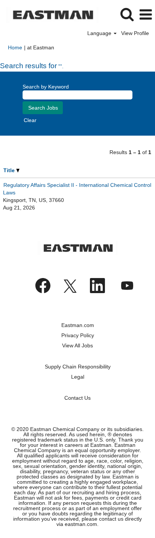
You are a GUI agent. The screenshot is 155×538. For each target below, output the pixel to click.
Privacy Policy (77, 335)
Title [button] (9, 170)
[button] (145, 14)
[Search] (126, 14)
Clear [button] (30, 120)
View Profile (135, 33)
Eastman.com (77, 325)
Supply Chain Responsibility (78, 367)
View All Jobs (77, 345)
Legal (77, 377)
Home (15, 47)
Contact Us (77, 398)
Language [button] (100, 33)
